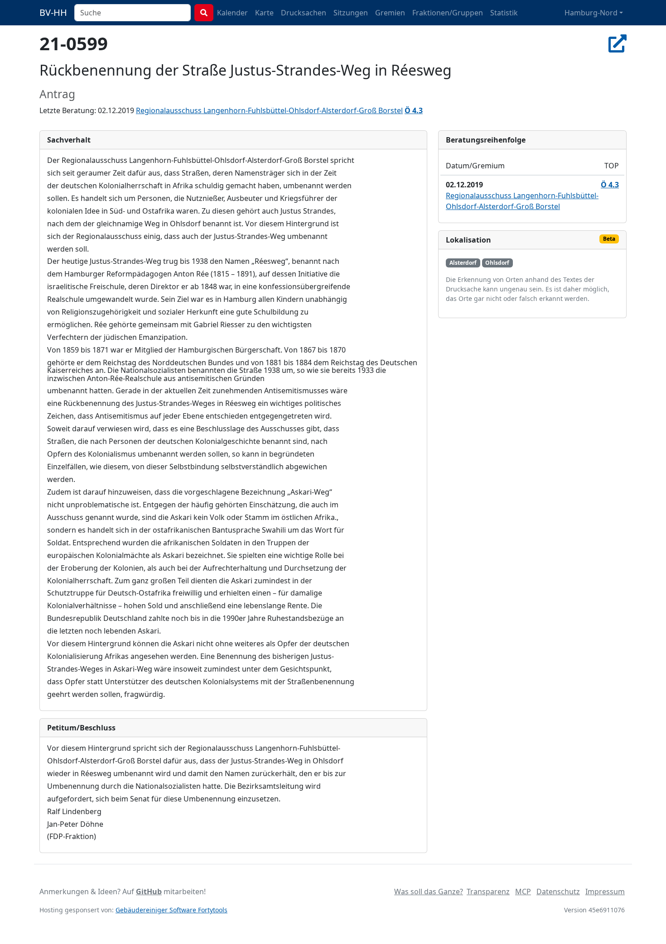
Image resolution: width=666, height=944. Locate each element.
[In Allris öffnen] (617, 43)
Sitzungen (350, 13)
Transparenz (488, 891)
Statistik (504, 13)
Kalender (232, 13)
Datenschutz (558, 891)
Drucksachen (303, 13)
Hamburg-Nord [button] (591, 13)
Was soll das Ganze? (428, 891)
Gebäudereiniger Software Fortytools (171, 910)
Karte (264, 13)
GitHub (149, 891)
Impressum (605, 891)
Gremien (390, 13)
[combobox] (132, 12)
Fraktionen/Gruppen (447, 13)
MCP (523, 891)
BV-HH (53, 12)
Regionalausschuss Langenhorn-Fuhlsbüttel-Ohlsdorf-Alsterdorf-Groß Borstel (269, 110)
